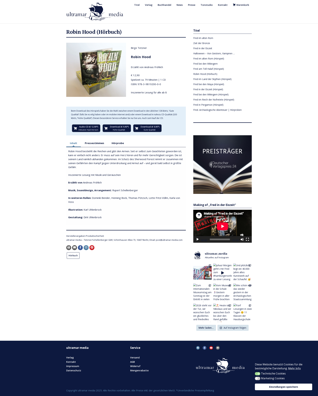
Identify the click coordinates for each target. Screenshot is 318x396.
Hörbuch (73, 255)
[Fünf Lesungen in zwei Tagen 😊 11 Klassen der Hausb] (242, 313)
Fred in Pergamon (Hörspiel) (208, 104)
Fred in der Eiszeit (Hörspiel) (208, 89)
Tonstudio (207, 4)
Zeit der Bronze (201, 43)
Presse (191, 4)
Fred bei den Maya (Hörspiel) (208, 84)
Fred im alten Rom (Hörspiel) (208, 58)
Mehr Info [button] (294, 368)
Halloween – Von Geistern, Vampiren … (214, 53)
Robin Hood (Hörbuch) (205, 73)
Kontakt (223, 4)
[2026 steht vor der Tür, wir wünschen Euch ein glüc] (202, 313)
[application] (222, 226)
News (180, 4)
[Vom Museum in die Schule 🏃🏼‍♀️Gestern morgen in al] (222, 293)
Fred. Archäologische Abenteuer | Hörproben (217, 109)
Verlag (148, 4)
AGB (132, 361)
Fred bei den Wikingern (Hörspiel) (211, 94)
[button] (257, 373)
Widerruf (135, 366)
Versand (135, 357)
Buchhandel (164, 4)
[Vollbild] (247, 239)
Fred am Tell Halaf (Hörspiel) (208, 68)
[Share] (80, 247)
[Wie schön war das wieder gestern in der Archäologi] (242, 293)
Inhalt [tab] (73, 143)
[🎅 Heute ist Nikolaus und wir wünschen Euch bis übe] (222, 313)
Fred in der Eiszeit (202, 48)
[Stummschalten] (242, 239)
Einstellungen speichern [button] (283, 386)
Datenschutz (73, 370)
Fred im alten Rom (203, 38)
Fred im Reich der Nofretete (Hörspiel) (213, 99)
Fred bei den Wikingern (205, 63)
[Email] (74, 247)
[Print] (68, 247)
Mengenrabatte (139, 370)
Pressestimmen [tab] (94, 143)
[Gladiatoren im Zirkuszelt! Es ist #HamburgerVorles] (202, 273)
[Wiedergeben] (197, 239)
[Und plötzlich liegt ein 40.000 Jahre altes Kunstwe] (242, 273)
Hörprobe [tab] (118, 143)
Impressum (72, 366)
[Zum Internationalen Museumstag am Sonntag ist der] (202, 293)
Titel (137, 4)
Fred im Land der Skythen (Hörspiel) (212, 79)
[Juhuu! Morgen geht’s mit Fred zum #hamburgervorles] (222, 273)
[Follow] (86, 247)
